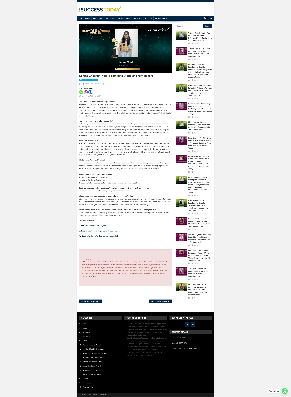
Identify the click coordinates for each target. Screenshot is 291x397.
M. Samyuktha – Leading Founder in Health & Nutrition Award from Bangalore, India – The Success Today (200, 126)
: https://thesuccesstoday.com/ (93, 226)
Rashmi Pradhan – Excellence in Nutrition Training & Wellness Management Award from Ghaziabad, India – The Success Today (200, 90)
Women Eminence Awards (88, 80)
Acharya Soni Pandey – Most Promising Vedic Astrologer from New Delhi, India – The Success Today (199, 52)
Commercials (160, 18)
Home (87, 18)
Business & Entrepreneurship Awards (96, 353)
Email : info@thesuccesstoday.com (184, 348)
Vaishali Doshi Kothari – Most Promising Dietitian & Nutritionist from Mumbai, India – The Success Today (200, 36)
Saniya (196, 43)
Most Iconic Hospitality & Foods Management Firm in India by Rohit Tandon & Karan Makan (92, 301)
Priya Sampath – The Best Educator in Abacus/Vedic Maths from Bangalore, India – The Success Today (199, 222)
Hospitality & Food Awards (92, 370)
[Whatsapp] (81, 92)
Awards (137, 18)
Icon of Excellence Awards (92, 366)
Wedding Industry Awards (92, 374)
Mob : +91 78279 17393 (180, 343)
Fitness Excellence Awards (92, 362)
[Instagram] (86, 92)
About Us (148, 18)
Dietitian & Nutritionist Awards (93, 349)
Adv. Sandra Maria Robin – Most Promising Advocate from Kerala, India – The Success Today (198, 272)
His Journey (110, 18)
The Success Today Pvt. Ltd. (182, 338)
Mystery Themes (112, 395)
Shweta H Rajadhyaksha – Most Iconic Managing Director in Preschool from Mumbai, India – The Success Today (199, 238)
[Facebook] (90, 92)
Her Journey (97, 18)
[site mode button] (206, 18)
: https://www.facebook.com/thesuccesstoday (99, 236)
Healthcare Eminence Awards (93, 357)
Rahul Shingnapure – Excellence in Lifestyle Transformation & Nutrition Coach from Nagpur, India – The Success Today (198, 205)
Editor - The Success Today (94, 84)
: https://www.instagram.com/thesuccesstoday (99, 231)
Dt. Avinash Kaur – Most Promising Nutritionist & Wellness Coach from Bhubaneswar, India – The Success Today (197, 290)
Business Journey (124, 18)
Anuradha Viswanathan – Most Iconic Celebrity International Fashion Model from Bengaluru (161, 301)
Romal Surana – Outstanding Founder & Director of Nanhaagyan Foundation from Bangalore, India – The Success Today (200, 109)
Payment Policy (88, 387)
